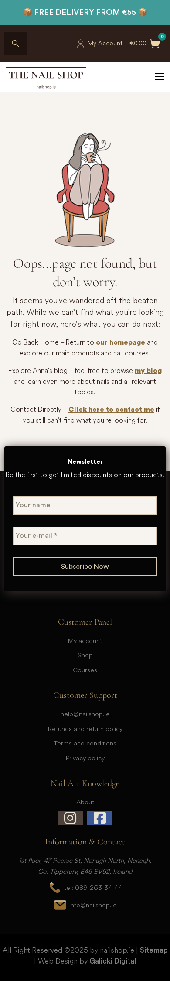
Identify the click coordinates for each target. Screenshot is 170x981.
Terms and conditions (85, 743)
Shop (85, 655)
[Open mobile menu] (159, 76)
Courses (85, 670)
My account (85, 640)
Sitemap (154, 950)
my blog (148, 370)
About (85, 802)
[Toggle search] (15, 43)
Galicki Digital (112, 961)
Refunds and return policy (85, 729)
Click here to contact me (111, 409)
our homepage (120, 342)
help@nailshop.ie (85, 714)
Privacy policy (85, 758)
